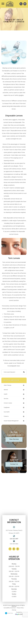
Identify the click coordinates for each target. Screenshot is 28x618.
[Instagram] (17, 548)
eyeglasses (7, 407)
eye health (6, 412)
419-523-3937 (14, 539)
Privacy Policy (20, 608)
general (6, 389)
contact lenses (8, 403)
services (6, 398)
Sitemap (14, 610)
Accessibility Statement (10, 608)
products (6, 416)
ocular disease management (11, 421)
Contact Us (14, 464)
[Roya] (19, 614)
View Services (14, 439)
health (5, 394)
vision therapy (7, 385)
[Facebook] (10, 548)
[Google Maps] (13, 548)
